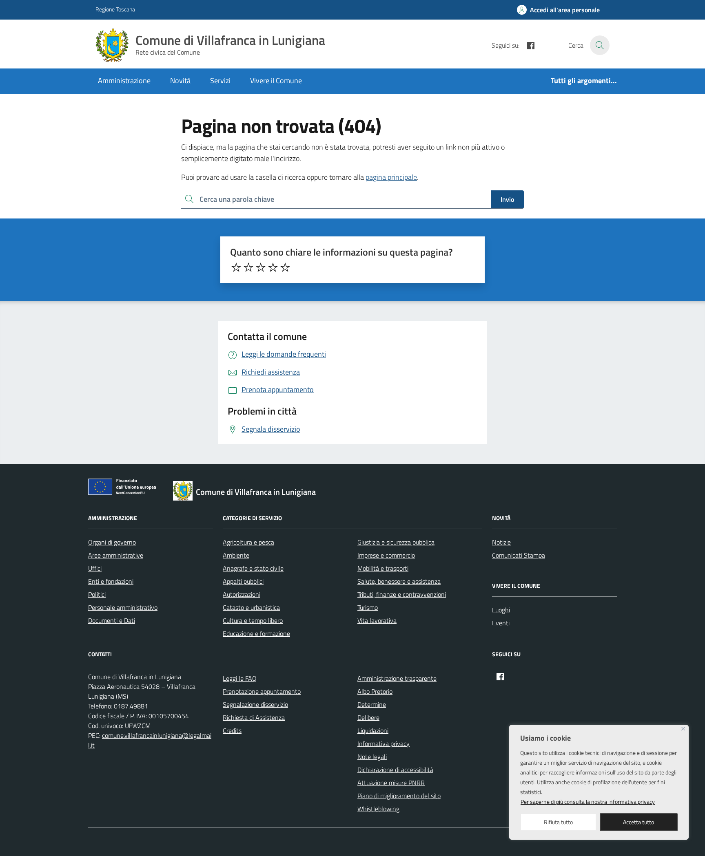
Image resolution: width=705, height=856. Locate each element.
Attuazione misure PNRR (391, 783)
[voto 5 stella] (285, 267)
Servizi (220, 80)
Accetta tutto (638, 822)
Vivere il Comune (276, 80)
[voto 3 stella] (261, 267)
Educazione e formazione (256, 633)
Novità (180, 80)
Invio (507, 199)
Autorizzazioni (241, 594)
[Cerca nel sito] (600, 45)
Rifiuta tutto (558, 822)
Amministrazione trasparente (397, 678)
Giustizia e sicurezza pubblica (396, 542)
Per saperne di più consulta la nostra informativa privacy (588, 801)
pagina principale (391, 177)
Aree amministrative (115, 555)
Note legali (372, 756)
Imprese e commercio (386, 555)
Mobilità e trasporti (382, 568)
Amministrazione (124, 80)
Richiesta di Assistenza (254, 717)
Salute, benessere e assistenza (399, 581)
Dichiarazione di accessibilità (395, 769)
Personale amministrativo (122, 607)
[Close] (683, 728)
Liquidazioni (372, 730)
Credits (232, 730)
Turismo (367, 607)
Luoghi (501, 610)
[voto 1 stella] (236, 267)
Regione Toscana (115, 9)
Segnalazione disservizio (255, 704)
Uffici (95, 568)
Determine (371, 704)
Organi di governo (112, 542)
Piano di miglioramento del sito (399, 796)
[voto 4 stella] (273, 267)
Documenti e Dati (111, 620)
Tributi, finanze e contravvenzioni (401, 594)
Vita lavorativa (377, 620)
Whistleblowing (378, 809)
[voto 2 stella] (248, 267)
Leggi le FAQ (240, 678)
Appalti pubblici (243, 581)
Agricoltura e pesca (248, 542)
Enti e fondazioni (110, 581)
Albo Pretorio (374, 691)
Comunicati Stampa (518, 555)
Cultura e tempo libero (253, 620)
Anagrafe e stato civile (253, 568)
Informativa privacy (383, 743)
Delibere (368, 717)
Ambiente (236, 555)
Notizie (501, 542)
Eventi (501, 623)
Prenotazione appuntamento (262, 691)
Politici (97, 594)
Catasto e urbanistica (251, 607)
